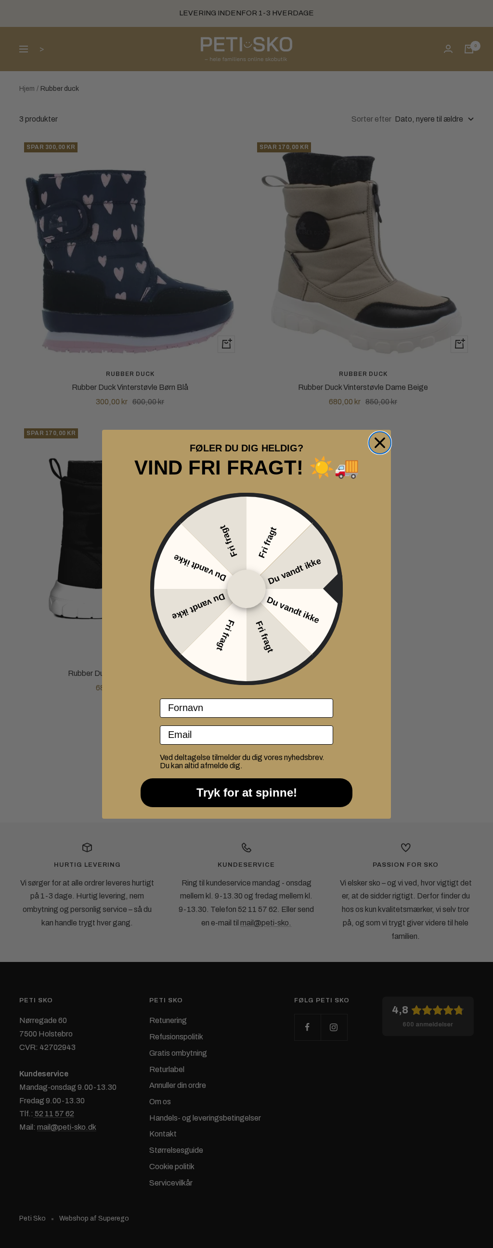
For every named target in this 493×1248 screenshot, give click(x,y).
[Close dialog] (380, 443)
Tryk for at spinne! (246, 792)
